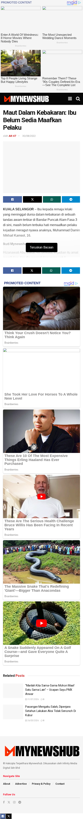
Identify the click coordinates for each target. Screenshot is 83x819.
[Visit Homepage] (26, 99)
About (6, 783)
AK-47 (12, 135)
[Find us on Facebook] (4, 802)
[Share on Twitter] (32, 199)
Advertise (21, 783)
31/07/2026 (33, 699)
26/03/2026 (33, 720)
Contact (59, 783)
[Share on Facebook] (12, 199)
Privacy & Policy (41, 783)
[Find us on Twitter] (8, 802)
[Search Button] (78, 99)
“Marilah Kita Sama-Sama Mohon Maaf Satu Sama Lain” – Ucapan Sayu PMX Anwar (50, 690)
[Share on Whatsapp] (52, 199)
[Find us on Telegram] (19, 802)
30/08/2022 (29, 135)
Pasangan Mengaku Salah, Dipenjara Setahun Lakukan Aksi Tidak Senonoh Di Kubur (50, 711)
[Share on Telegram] (71, 199)
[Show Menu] (70, 99)
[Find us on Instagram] (14, 802)
